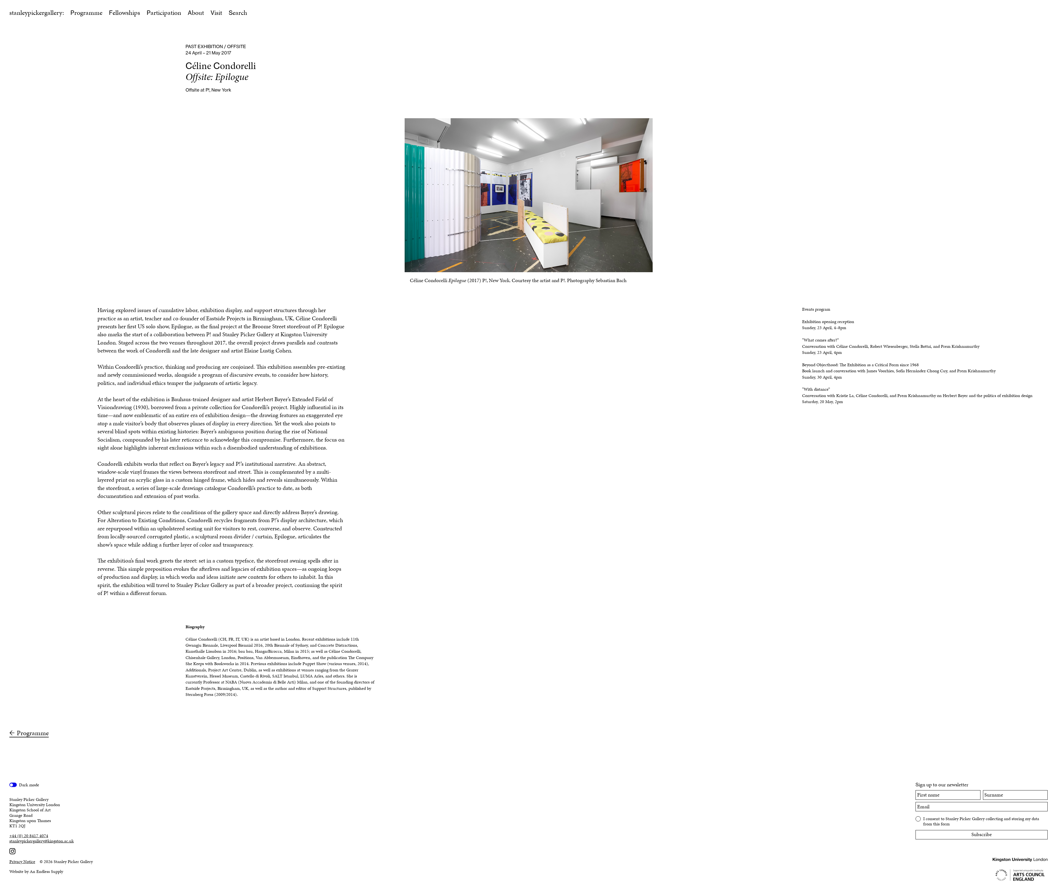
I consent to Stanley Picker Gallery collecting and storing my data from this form (981, 820)
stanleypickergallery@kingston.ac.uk (41, 841)
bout (196, 12)
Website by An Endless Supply (36, 871)
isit (216, 12)
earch (238, 12)
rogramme (86, 12)
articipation (164, 12)
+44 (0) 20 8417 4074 (28, 835)
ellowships (124, 12)
